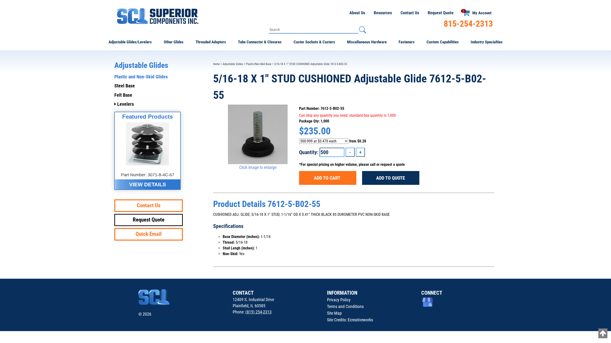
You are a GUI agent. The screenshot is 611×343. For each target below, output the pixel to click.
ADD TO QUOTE (390, 178)
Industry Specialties (487, 42)
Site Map (334, 313)
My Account (481, 12)
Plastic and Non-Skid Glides (141, 77)
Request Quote (440, 12)
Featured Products (147, 116)
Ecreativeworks (360, 319)
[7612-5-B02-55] (258, 134)
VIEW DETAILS (147, 184)
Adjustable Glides (233, 64)
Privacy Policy (339, 299)
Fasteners (407, 42)
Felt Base (123, 95)
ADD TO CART (327, 178)
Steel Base (124, 86)
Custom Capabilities (443, 42)
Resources (383, 12)
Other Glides (174, 42)
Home (216, 64)
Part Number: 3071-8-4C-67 (147, 174)
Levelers (125, 104)
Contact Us (409, 12)
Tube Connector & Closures (260, 42)
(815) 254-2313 (258, 311)
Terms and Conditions (345, 306)
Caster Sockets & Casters (314, 42)
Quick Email (149, 234)
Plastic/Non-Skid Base (258, 64)
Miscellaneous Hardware (367, 42)
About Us (357, 12)
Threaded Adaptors (210, 42)
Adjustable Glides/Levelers (130, 42)
